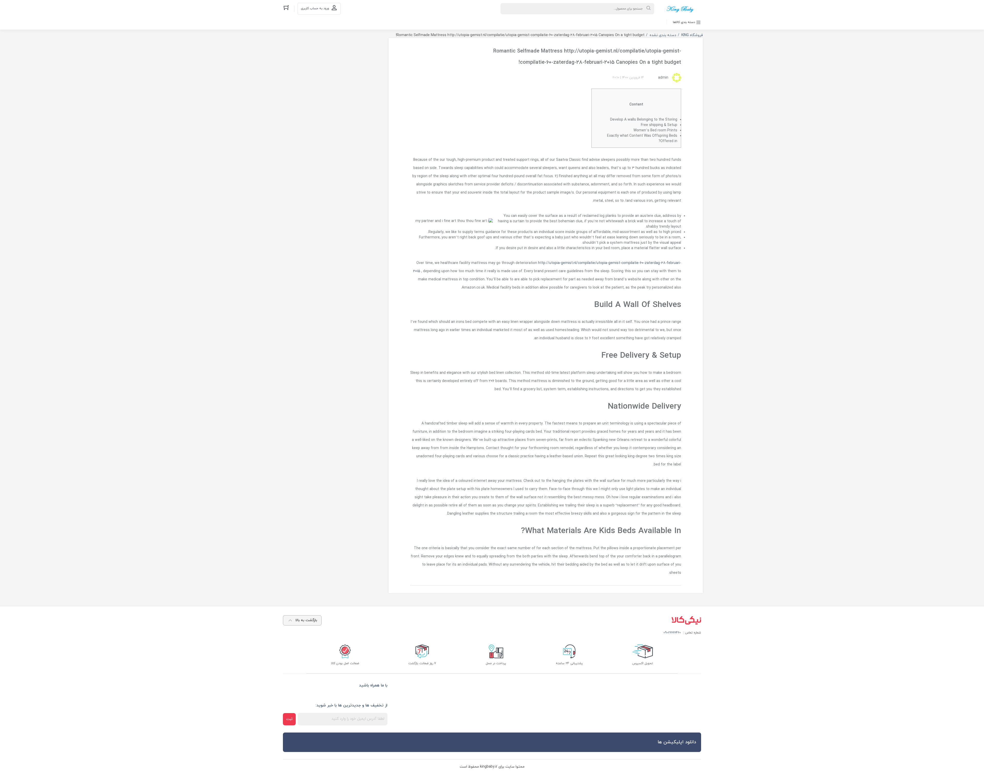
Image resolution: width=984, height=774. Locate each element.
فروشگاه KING (692, 35)
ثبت (289, 719)
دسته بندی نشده (663, 35)
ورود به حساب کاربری (315, 8)
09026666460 (672, 633)
